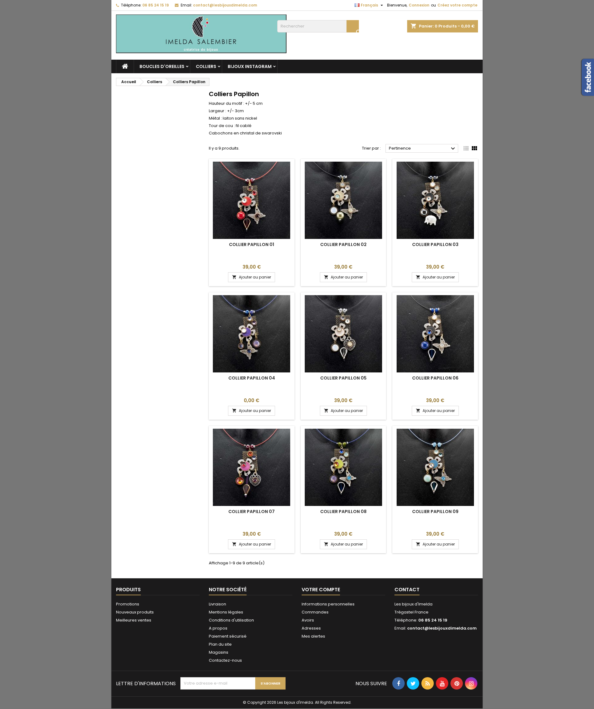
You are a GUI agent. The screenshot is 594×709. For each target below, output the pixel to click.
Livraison (217, 604)
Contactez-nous (225, 660)
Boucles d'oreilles (162, 66)
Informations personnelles (328, 604)
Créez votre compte (457, 5)
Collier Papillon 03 (435, 244)
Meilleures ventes (133, 620)
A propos (218, 628)
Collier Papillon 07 (251, 511)
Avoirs (308, 620)
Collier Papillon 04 (251, 378)
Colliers (206, 66)
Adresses (311, 628)
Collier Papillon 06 (435, 378)
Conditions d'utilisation (231, 620)
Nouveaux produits (135, 612)
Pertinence (423, 148)
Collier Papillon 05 (343, 378)
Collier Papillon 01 (251, 244)
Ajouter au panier (251, 277)
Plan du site (220, 644)
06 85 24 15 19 (155, 5)
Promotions (127, 604)
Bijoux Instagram (250, 66)
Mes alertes (313, 636)
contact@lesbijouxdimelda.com (225, 5)
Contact (407, 589)
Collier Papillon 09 (435, 511)
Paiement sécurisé (228, 636)
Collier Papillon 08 (343, 511)
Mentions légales (226, 612)
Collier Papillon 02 (343, 244)
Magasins (218, 652)
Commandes (315, 612)
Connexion (419, 5)
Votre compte (321, 589)
